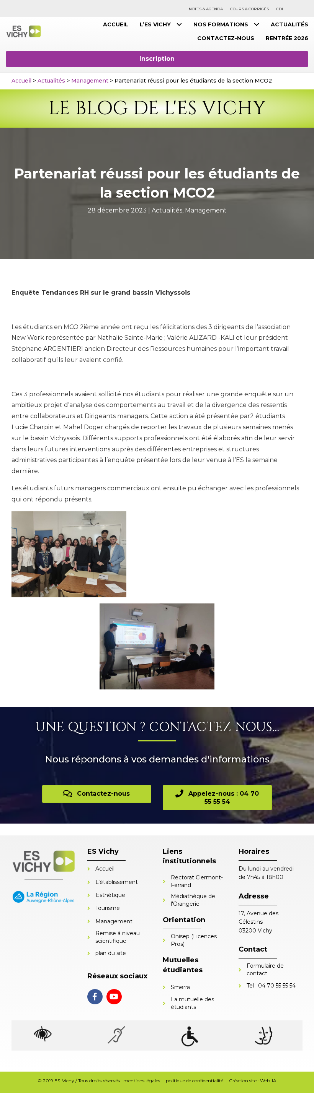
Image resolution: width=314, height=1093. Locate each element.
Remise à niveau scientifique (117, 937)
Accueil (21, 80)
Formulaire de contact (265, 969)
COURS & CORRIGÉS (249, 8)
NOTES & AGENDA (206, 8)
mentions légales (141, 1080)
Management (89, 80)
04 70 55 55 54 (277, 985)
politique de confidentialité (194, 1080)
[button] (157, 58)
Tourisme (107, 908)
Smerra (180, 987)
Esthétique (110, 895)
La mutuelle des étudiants (192, 1003)
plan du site (110, 953)
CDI (279, 8)
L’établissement (116, 882)
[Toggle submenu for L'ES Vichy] (179, 24)
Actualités (51, 80)
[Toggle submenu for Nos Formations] (256, 24)
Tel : (252, 985)
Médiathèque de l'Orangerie (193, 900)
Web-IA (268, 1080)
